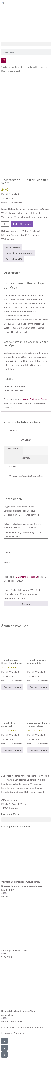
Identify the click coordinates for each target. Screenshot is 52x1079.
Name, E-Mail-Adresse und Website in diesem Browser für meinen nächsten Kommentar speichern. (22, 594)
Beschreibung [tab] (13, 246)
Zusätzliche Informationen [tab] (19, 253)
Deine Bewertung (13, 532)
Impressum (6, 1033)
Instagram (25, 399)
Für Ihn (25, 231)
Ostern (14, 235)
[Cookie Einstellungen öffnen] (19, 1076)
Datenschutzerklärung (27, 576)
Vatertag (37, 235)
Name (7, 552)
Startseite (5, 67)
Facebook (33, 399)
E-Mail (8, 562)
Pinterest (44, 399)
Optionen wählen (12, 687)
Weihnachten (18, 67)
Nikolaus (30, 67)
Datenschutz (20, 1033)
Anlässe (17, 231)
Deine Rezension (13, 536)
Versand (10, 198)
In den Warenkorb (22, 224)
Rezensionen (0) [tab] (14, 259)
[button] (26, 44)
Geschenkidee (36, 231)
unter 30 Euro (25, 235)
